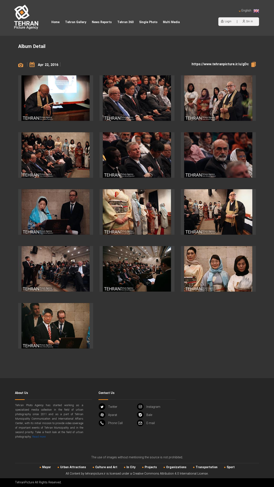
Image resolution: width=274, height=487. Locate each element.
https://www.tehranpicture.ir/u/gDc (220, 64)
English (246, 11)
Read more (39, 437)
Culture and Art (106, 467)
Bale (149, 415)
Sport (231, 467)
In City (131, 467)
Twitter (112, 407)
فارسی (232, 15)
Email (150, 423)
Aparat (112, 415)
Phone (115, 423)
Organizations (176, 467)
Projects (151, 467)
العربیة (221, 15)
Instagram (153, 407)
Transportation (206, 467)
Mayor (46, 467)
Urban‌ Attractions (73, 467)
